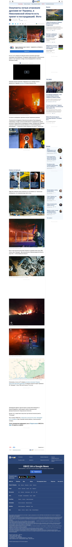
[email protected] (22, 538)
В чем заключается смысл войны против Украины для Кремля (51, 158)
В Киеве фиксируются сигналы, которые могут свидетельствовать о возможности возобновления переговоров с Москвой (53, 110)
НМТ (36, 492)
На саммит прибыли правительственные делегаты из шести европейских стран (53, 100)
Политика (18, 481)
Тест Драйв (20, 495)
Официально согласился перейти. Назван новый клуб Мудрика (52, 47)
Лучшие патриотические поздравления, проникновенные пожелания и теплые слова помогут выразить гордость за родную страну (54, 28)
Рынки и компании (21, 502)
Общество (53, 481)
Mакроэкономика (29, 502)
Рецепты (19, 499)
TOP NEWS (49, 79)
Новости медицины (21, 506)
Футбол (19, 488)
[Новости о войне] (31, 450)
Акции (31, 495)
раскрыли (22, 83)
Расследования (40, 481)
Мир (24, 481)
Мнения (48, 146)
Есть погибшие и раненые (51, 121)
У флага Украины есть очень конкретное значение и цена (51, 197)
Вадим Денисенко (50, 168)
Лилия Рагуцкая (15, 19)
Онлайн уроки (27, 492)
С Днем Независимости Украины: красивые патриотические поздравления (54, 24)
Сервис (34, 495)
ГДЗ (19, 492)
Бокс (31, 488)
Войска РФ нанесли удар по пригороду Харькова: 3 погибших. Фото (54, 118)
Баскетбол (23, 488)
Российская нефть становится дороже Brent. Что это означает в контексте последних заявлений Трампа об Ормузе (52, 165)
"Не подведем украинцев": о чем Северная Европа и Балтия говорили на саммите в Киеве (54, 96)
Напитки (23, 499)
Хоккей (27, 488)
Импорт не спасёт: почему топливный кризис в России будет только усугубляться (52, 211)
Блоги (45, 481)
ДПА (31, 492)
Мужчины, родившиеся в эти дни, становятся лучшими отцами (51, 35)
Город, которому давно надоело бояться (52, 204)
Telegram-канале (34, 423)
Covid (32, 506)
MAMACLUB (28, 506)
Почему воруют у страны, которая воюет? (52, 190)
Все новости (60, 481)
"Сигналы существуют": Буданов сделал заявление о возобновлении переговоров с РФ (54, 107)
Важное (48, 7)
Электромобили (26, 495)
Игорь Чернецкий (50, 200)
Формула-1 (34, 488)
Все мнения (49, 217)
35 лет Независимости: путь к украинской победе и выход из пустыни (51, 150)
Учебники (22, 492)
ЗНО (34, 492)
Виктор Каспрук (49, 160)
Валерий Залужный (50, 153)
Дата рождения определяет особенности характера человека (51, 39)
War (19, 19)
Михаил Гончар (49, 214)
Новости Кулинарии (29, 499)
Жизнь (31, 481)
